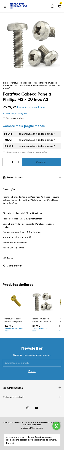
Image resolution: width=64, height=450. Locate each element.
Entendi (10, 443)
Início (5, 82)
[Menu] (5, 6)
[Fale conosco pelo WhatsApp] (56, 426)
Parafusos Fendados (20, 82)
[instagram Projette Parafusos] (27, 407)
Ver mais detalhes (15, 118)
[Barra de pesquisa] (52, 6)
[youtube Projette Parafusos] (36, 407)
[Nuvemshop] (32, 428)
